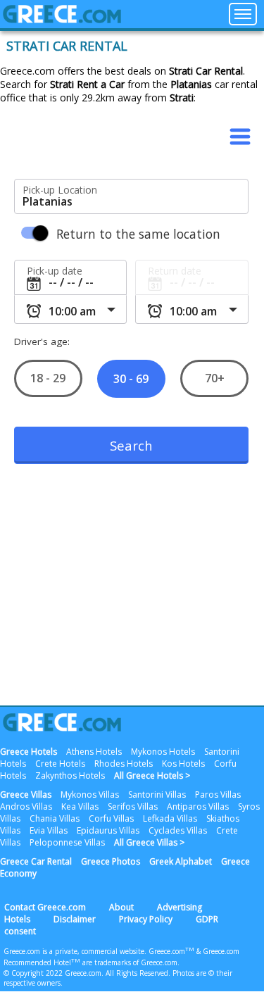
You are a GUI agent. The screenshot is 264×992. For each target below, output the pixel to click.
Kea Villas (80, 806)
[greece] (62, 19)
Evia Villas (49, 830)
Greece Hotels (28, 752)
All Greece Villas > (149, 842)
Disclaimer (75, 919)
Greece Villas (25, 794)
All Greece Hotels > (152, 775)
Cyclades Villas (178, 830)
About (121, 907)
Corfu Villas (111, 818)
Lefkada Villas (170, 818)
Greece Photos (110, 861)
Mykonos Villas (90, 794)
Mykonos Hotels (163, 752)
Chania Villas (55, 818)
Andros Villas (26, 806)
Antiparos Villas (198, 806)
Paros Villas (218, 794)
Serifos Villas (133, 806)
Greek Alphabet (180, 861)
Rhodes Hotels (123, 764)
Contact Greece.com (45, 907)
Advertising (179, 907)
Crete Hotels (60, 764)
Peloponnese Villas (67, 842)
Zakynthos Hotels (70, 775)
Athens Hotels (94, 752)
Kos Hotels (183, 764)
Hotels (17, 919)
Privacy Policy (145, 919)
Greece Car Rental (36, 861)
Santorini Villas (157, 794)
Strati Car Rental (66, 45)
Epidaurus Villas (108, 830)
